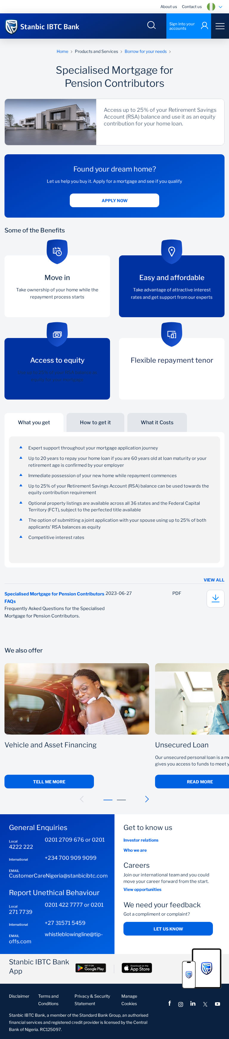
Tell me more (49, 781)
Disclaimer (19, 996)
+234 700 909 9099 (71, 858)
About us (168, 6)
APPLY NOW (115, 200)
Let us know (168, 928)
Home (62, 51)
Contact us (192, 6)
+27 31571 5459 (65, 923)
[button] (82, 799)
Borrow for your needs (146, 51)
